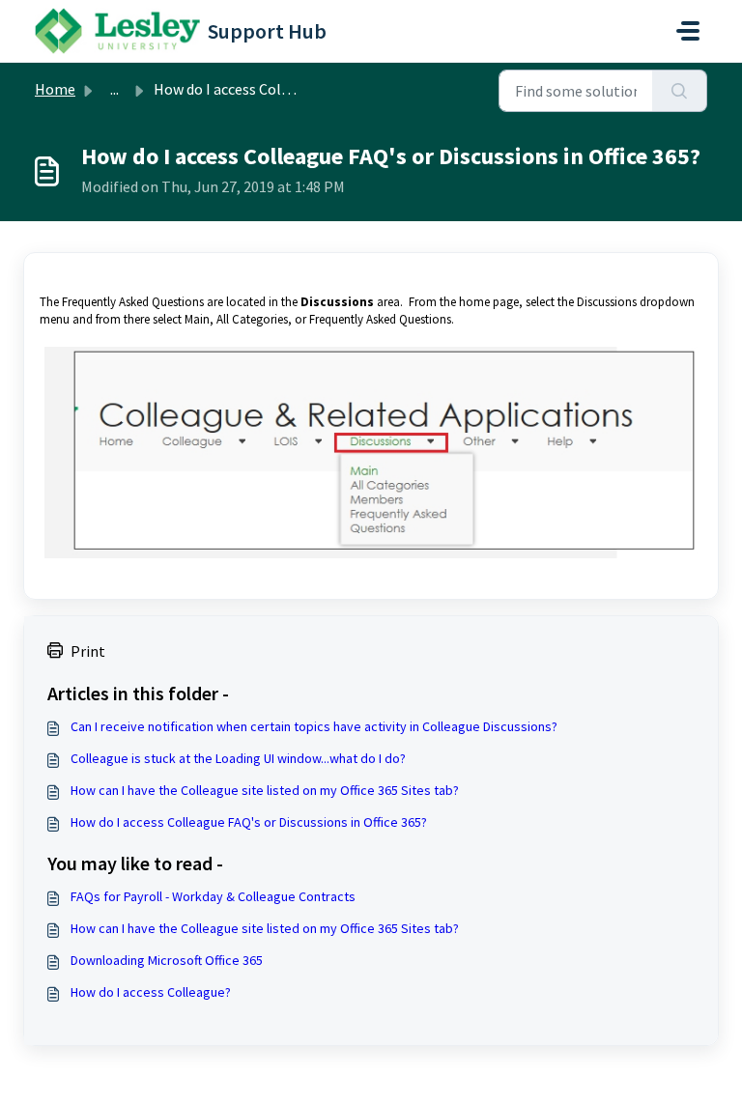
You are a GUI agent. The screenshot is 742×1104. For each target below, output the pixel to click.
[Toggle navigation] (688, 31)
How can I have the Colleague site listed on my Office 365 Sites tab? (265, 790)
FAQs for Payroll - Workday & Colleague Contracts (213, 896)
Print (88, 651)
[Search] (679, 91)
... (114, 89)
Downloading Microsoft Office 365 (167, 960)
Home (55, 89)
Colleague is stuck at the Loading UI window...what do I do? (238, 758)
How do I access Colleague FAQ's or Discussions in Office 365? (249, 822)
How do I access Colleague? (151, 992)
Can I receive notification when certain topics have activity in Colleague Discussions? (314, 726)
